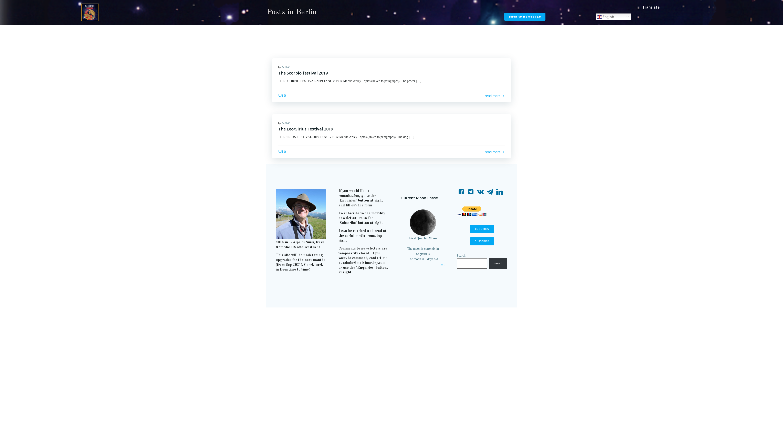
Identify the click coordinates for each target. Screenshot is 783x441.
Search (461, 255)
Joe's (443, 264)
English (608, 16)
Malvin (286, 67)
